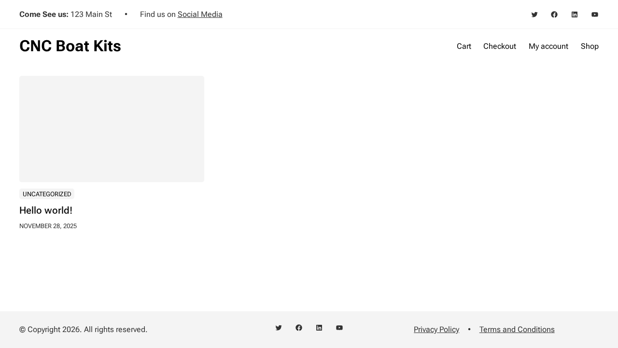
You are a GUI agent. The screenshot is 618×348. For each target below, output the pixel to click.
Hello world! (45, 210)
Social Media (200, 14)
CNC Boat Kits (70, 46)
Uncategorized (47, 194)
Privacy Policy (436, 329)
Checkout (499, 46)
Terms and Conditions (517, 329)
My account (548, 46)
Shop (590, 46)
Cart (464, 46)
